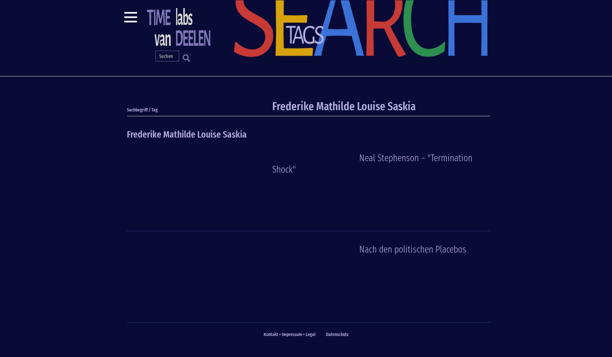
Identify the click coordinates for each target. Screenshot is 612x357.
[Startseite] (177, 26)
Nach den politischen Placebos (412, 249)
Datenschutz (337, 334)
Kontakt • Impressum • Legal (290, 334)
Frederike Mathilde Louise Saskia (187, 134)
